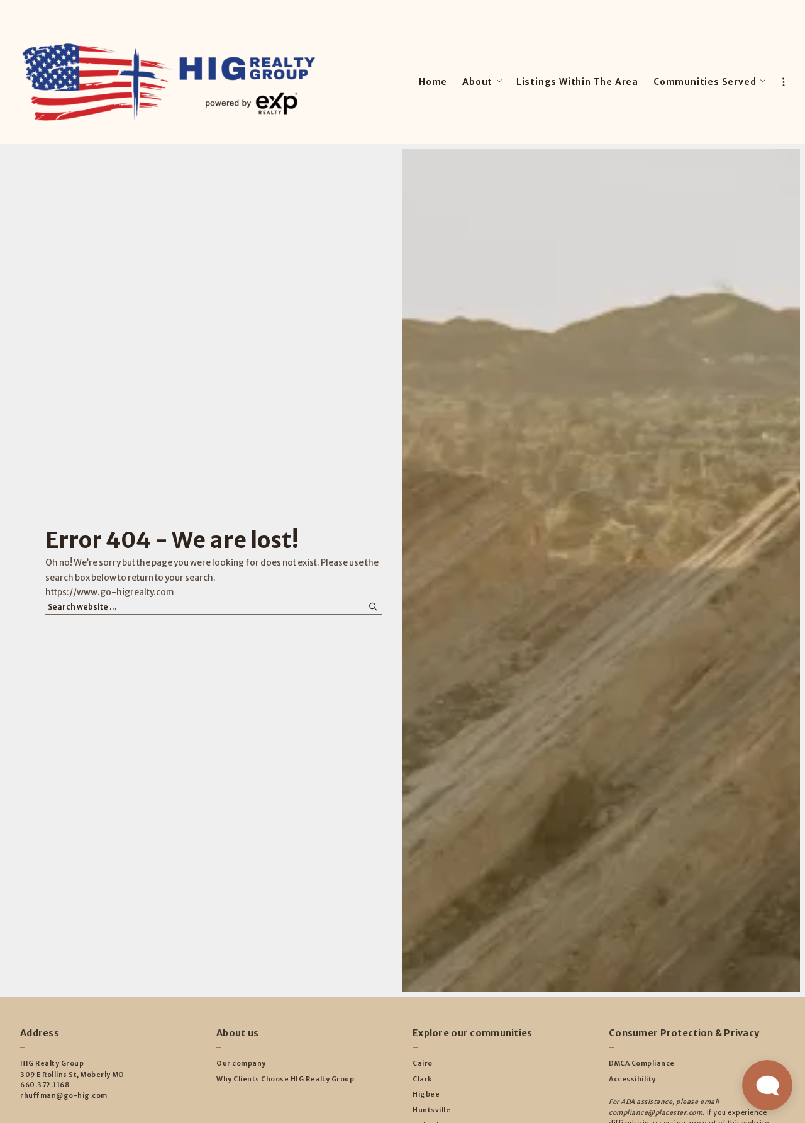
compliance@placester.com (655, 1113)
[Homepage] (169, 82)
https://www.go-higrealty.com (109, 592)
